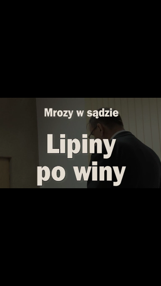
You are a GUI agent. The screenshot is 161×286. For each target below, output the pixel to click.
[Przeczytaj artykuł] (138, 180)
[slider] (80, 172)
